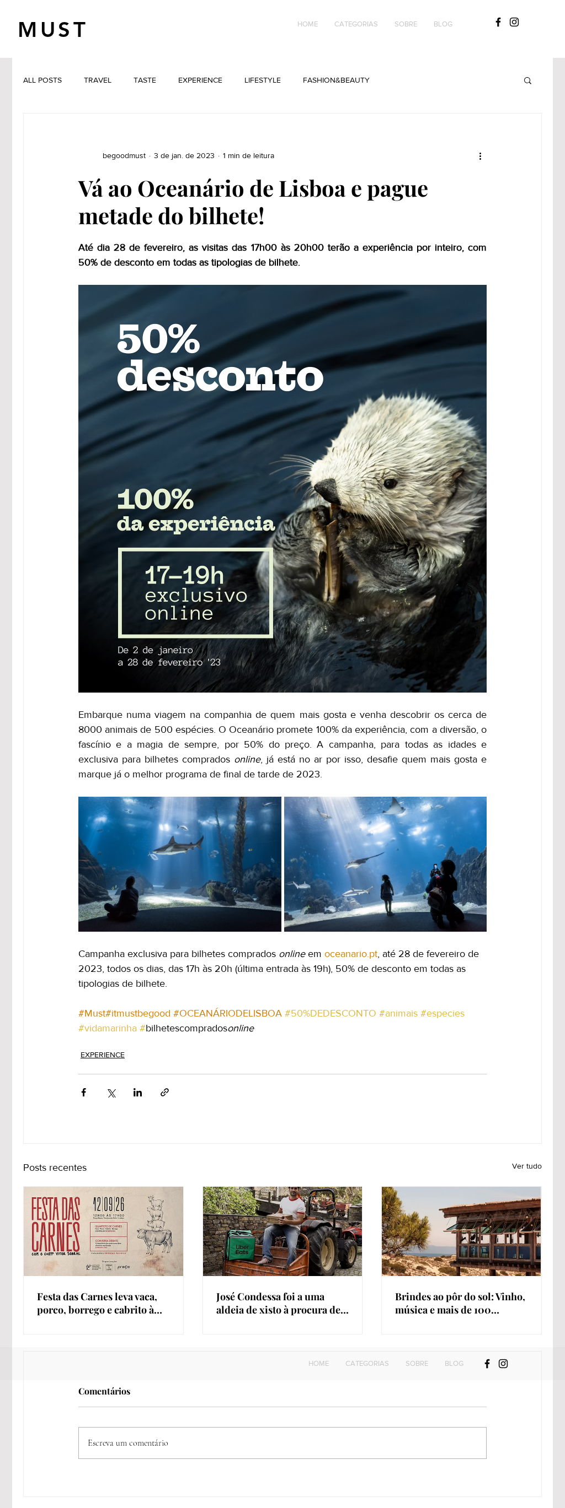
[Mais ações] (480, 155)
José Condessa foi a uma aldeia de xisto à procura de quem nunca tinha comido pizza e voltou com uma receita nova (278, 1303)
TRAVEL (97, 79)
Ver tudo (527, 1165)
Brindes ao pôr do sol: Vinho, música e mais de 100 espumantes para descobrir (460, 1303)
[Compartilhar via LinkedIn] (137, 1092)
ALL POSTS (42, 79)
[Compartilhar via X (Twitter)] (110, 1092)
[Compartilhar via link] (164, 1092)
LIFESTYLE (262, 79)
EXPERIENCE (200, 79)
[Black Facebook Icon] (498, 22)
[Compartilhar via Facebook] (83, 1092)
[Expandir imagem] (179, 864)
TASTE (145, 79)
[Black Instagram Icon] (514, 22)
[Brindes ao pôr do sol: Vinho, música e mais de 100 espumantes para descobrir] (461, 1231)
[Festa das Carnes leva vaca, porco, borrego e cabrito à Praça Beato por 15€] (103, 1231)
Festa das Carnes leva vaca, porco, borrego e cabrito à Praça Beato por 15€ (97, 1303)
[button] (356, 24)
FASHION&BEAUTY (336, 79)
